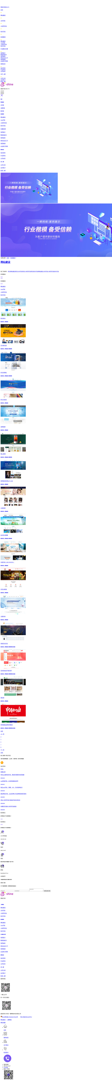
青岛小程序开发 (26, 271)
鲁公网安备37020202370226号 (10, 1017)
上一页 (2, 734)
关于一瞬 (3, 74)
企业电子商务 (4, 61)
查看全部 (3, 772)
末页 (2, 752)
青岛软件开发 (34, 271)
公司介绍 (3, 78)
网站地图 (3, 1022)
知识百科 (3, 68)
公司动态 (3, 71)
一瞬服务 (2, 904)
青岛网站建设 (11, 271)
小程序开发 (4, 26)
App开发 (3, 42)
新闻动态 (3, 63)
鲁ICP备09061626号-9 (26, 1017)
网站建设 (3, 15)
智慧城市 (3, 56)
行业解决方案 (4, 48)
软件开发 (3, 31)
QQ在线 (6, 1067)
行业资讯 (3, 69)
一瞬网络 (9, 1019)
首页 (2, 10)
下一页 (2, 750)
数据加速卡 (4, 54)
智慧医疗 (3, 53)
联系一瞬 (3, 81)
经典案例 (3, 37)
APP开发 (3, 20)
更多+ (2, 769)
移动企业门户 (4, 57)
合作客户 (3, 80)
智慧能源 (3, 59)
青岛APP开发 (18, 271)
